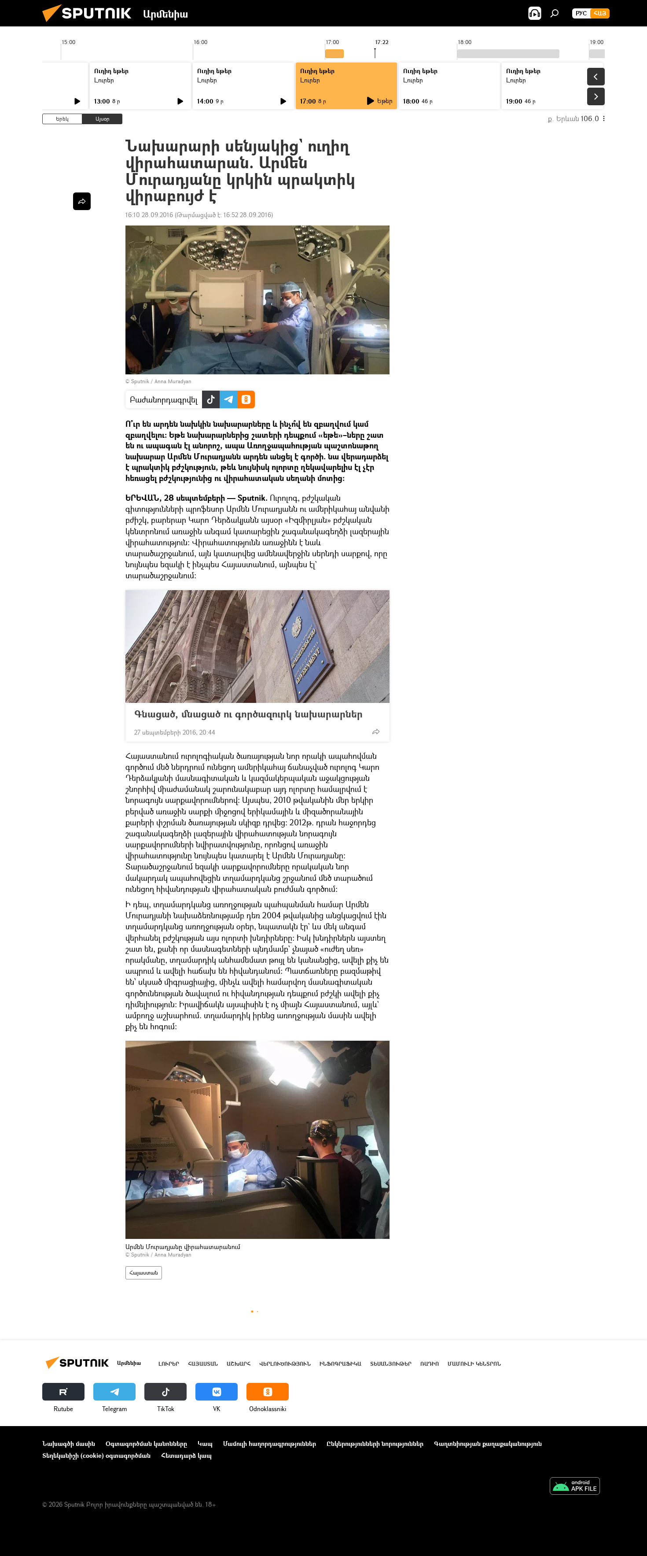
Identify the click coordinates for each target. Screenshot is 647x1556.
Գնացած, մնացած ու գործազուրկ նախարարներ (248, 714)
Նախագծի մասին (68, 1443)
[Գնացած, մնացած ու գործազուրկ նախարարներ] (257, 646)
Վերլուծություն (285, 1364)
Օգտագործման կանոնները (146, 1443)
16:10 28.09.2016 (149, 215)
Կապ (205, 1443)
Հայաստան (143, 1272)
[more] (376, 731)
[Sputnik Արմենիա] (90, 24)
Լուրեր (104, 80)
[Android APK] (575, 1487)
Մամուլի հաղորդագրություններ (269, 1443)
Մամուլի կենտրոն (474, 1364)
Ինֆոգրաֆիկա (340, 1364)
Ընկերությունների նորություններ (375, 1443)
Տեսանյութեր (391, 1364)
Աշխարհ (238, 1364)
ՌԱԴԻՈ (429, 1364)
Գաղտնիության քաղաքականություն (488, 1443)
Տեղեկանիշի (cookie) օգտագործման (96, 1455)
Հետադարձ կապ (186, 1455)
